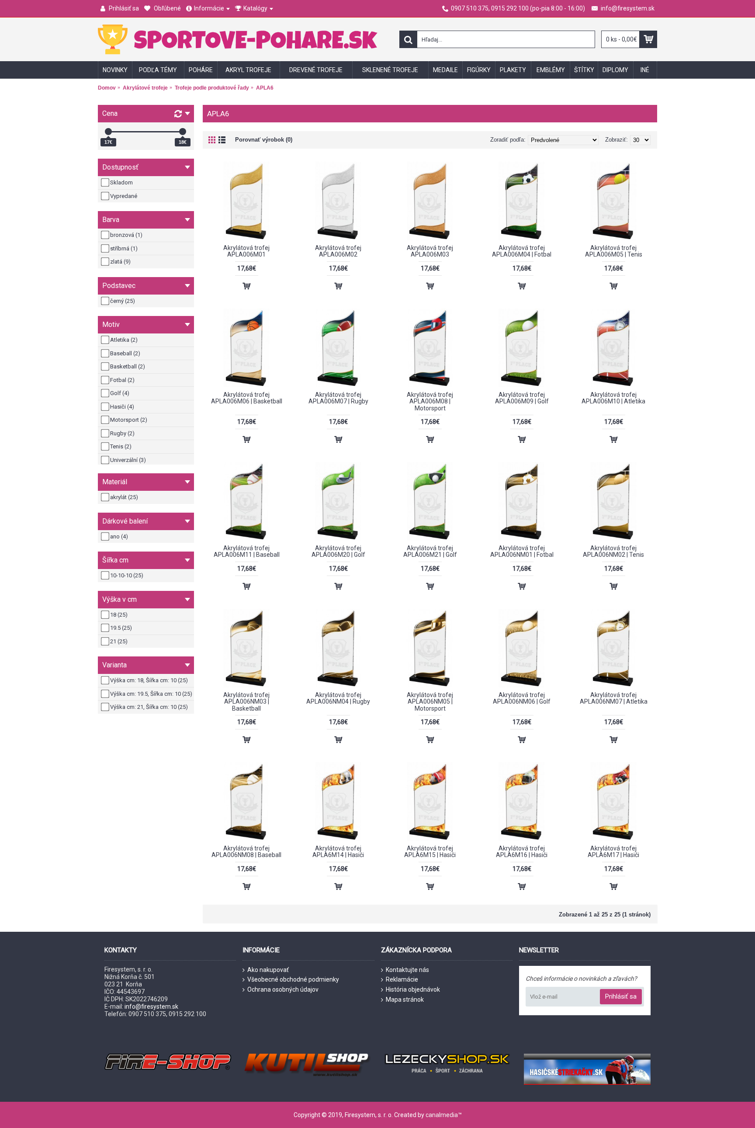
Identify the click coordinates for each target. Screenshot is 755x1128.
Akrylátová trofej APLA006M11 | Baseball (247, 551)
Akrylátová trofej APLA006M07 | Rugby (338, 398)
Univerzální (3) (128, 460)
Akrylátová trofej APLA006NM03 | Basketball (246, 701)
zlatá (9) (120, 261)
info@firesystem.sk (151, 1006)
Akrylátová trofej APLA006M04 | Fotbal (521, 251)
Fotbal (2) (122, 380)
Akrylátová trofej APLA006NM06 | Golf (522, 698)
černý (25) (122, 301)
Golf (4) (119, 393)
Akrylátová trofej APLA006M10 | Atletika (613, 398)
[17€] (108, 131)
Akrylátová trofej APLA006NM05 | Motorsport (430, 701)
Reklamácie (402, 979)
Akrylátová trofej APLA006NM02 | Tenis (613, 551)
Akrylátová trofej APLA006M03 (430, 251)
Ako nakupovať (268, 969)
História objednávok (413, 989)
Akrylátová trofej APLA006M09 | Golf (522, 398)
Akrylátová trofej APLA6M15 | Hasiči (430, 851)
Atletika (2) (124, 340)
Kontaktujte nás (407, 969)
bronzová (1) (126, 235)
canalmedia (442, 1114)
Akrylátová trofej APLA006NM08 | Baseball (246, 851)
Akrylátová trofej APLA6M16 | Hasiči (521, 851)
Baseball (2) (125, 353)
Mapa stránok (405, 999)
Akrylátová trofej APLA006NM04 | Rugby (338, 698)
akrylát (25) (124, 497)
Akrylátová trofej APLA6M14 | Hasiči (338, 851)
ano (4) (119, 536)
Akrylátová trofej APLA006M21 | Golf (430, 551)
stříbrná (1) (124, 248)
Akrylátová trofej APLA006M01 (246, 251)
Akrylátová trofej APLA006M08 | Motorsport (430, 401)
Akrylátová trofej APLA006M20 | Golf (338, 551)
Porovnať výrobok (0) (263, 139)
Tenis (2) (121, 446)
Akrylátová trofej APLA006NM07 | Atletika (614, 698)
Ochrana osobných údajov (283, 989)
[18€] (182, 131)
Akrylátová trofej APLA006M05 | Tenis (613, 251)
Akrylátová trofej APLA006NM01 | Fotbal (522, 551)
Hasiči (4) (122, 406)
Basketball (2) (127, 366)
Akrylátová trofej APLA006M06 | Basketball (246, 398)
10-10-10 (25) (126, 575)
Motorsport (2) (128, 419)
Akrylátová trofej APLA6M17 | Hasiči (613, 851)
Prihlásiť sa (621, 996)
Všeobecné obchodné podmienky (293, 979)
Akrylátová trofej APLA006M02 (338, 251)
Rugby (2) (122, 433)
